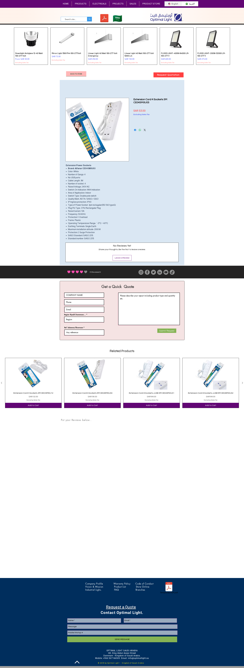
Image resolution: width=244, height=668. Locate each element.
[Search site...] (89, 19)
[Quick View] (33, 374)
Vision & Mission (99, 586)
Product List (125, 586)
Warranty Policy (124, 583)
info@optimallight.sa (138, 658)
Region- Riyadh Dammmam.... (75, 314)
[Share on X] (144, 130)
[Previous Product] (1, 382)
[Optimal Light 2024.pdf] (104, 18)
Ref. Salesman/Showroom (73, 327)
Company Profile (99, 583)
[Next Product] (242, 382)
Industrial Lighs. (99, 589)
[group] (122, 46)
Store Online (142, 586)
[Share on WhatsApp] (139, 130)
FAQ (124, 589)
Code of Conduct (144, 583)
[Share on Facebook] (135, 130)
